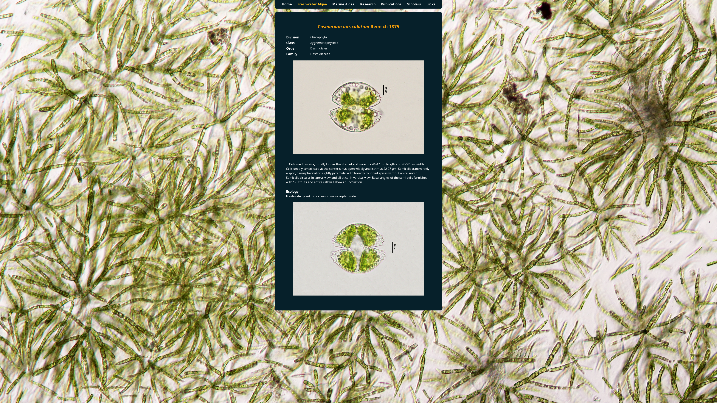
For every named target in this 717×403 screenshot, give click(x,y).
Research (368, 4)
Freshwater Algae (312, 4)
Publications (391, 4)
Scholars (414, 4)
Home (287, 4)
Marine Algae (343, 4)
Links (430, 4)
